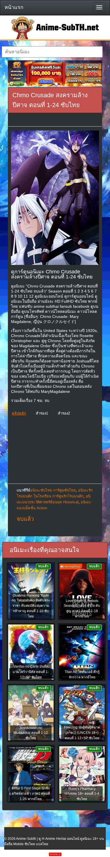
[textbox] (52, 51)
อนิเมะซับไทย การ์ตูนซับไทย (53, 490)
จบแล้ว (25, 519)
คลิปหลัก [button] (19, 413)
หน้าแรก (14, 7)
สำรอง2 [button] (64, 413)
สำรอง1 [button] (42, 413)
